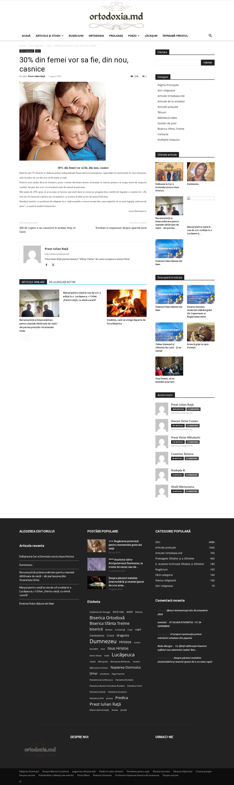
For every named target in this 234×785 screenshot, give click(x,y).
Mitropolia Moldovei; (120, 661)
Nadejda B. (178, 470)
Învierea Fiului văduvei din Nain (36, 603)
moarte (136, 661)
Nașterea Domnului (126, 667)
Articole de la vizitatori (171, 101)
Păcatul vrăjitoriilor (183, 771)
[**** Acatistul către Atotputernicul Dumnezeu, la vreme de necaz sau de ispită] (96, 564)
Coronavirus (97, 635)
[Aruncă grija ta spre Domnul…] (201, 331)
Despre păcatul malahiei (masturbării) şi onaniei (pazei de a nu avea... (126, 582)
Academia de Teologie (100, 612)
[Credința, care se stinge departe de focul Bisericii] (127, 303)
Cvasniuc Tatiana (182, 454)
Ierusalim (94, 649)
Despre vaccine (27, 775)
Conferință (120, 629)
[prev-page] (21, 338)
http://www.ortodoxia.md (57, 254)
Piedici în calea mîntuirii (111, 771)
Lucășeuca (123, 655)
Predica (121, 698)
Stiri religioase (36, 45)
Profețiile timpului (169, 139)
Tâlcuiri (162, 112)
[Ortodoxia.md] (117, 15)
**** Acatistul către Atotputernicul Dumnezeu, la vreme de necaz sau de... (126, 563)
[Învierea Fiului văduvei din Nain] (169, 248)
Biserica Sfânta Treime (109, 623)
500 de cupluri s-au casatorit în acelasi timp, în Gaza (47, 229)
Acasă (26, 35)
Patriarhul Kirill (97, 698)
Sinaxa (115, 710)
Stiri (49, 45)
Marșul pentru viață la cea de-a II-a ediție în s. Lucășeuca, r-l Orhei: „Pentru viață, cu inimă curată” (82, 296)
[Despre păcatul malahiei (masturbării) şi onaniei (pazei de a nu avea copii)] (96, 582)
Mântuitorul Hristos (99, 668)
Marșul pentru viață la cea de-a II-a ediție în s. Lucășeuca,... (200, 230)
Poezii (132, 35)
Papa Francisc (118, 674)
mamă (92, 661)
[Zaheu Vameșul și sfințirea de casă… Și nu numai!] (169, 331)
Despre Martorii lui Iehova (55, 771)
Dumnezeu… (193, 184)
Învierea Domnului (102, 775)
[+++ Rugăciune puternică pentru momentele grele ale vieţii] (96, 545)
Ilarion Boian (96, 655)
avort (130, 611)
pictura (109, 698)
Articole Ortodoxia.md (171, 96)
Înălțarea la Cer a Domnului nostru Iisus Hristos (167, 187)
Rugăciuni (76, 35)
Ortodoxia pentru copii (138, 771)
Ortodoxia (96, 35)
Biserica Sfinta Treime (171, 128)
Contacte (163, 134)
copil (138, 629)
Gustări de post (167, 123)
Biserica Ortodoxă (107, 618)
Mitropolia (103, 661)
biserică (96, 629)
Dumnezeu (103, 641)
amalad (162, 622)
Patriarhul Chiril (134, 686)
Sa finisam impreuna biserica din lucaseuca (137, 775)
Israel (106, 655)
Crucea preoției (204, 771)
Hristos (125, 642)
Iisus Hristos (118, 648)
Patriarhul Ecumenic (117, 692)
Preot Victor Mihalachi (185, 437)
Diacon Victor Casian (184, 421)
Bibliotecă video (167, 118)
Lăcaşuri (151, 35)
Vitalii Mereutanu (182, 486)
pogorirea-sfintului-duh (84, 771)
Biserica (138, 612)
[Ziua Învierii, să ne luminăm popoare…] (169, 366)
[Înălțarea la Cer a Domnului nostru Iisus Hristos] (169, 171)
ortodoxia (104, 674)
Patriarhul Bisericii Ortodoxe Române (107, 686)
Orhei (93, 674)
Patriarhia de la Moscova (101, 680)
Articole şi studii (48, 35)
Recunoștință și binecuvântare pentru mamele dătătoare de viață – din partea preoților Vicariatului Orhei (46, 576)
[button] (210, 36)
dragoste (123, 635)
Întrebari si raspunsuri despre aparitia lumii (121, 228)
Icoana (137, 642)
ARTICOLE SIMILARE (33, 282)
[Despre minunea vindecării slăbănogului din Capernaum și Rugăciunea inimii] (201, 294)
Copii (130, 629)
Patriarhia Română (124, 680)
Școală (123, 710)
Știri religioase (166, 90)
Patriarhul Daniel (97, 692)
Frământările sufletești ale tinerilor (56, 775)
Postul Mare (83, 775)
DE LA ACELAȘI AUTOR (62, 282)
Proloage (116, 35)
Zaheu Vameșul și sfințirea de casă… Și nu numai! (168, 347)
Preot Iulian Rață (105, 704)
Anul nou (118, 611)
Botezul (108, 629)
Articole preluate (168, 107)
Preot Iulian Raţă (36, 76)
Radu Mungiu (165, 646)
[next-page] (27, 338)
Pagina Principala (168, 85)
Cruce (110, 635)
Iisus (103, 649)
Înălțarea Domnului (29, 771)
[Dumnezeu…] (201, 171)
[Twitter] (54, 265)
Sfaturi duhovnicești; (99, 710)
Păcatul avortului (161, 771)
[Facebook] (48, 265)
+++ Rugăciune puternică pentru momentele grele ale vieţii (125, 545)
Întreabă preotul (175, 35)
